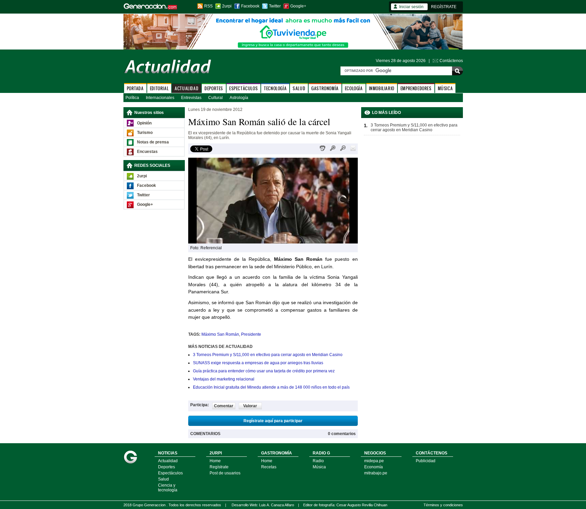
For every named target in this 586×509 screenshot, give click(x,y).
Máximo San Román (220, 334)
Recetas (268, 467)
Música (319, 467)
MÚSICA (445, 88)
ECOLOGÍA (354, 88)
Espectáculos (170, 473)
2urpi (227, 6)
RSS (208, 6)
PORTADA (135, 88)
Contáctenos (451, 60)
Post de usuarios (225, 473)
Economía (373, 467)
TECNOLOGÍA (275, 88)
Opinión (144, 123)
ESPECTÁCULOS (243, 88)
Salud (163, 479)
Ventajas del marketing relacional (223, 379)
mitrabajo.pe (375, 473)
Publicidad (425, 460)
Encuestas (147, 151)
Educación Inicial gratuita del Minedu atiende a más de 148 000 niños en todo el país (271, 387)
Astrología (239, 97)
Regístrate (219, 467)
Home (215, 460)
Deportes (166, 467)
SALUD (299, 88)
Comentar (223, 406)
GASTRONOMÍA (325, 88)
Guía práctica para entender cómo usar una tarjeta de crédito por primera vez (264, 371)
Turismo (145, 132)
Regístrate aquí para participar (272, 420)
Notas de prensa (153, 142)
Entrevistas (191, 97)
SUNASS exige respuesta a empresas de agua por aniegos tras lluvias (258, 362)
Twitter (275, 6)
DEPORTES (213, 88)
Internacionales (160, 97)
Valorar (250, 406)
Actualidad (168, 460)
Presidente (251, 334)
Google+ (298, 6)
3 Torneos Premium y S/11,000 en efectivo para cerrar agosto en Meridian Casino (268, 354)
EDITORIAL (159, 88)
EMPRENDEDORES (416, 88)
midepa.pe (374, 460)
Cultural (215, 97)
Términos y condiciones (443, 505)
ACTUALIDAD (186, 88)
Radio (318, 460)
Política (132, 97)
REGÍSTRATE (443, 6)
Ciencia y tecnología (167, 487)
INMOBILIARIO (381, 88)
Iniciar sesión (411, 6)
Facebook (250, 6)
